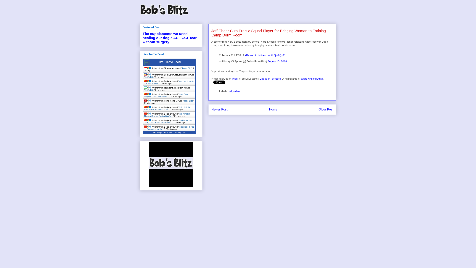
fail (230, 91)
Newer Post (219, 109)
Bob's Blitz (187, 68)
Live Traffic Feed (169, 62)
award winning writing (312, 79)
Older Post (326, 109)
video (236, 91)
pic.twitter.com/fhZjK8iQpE (269, 55)
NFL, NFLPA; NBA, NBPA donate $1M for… (167, 108)
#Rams (249, 55)
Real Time (168, 132)
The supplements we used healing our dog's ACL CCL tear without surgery (170, 38)
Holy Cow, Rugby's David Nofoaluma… (166, 95)
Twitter (235, 79)
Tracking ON (179, 132)
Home (273, 109)
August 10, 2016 (277, 61)
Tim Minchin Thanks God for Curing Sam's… (167, 115)
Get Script (157, 132)
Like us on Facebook (270, 79)
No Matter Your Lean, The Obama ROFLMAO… (168, 121)
